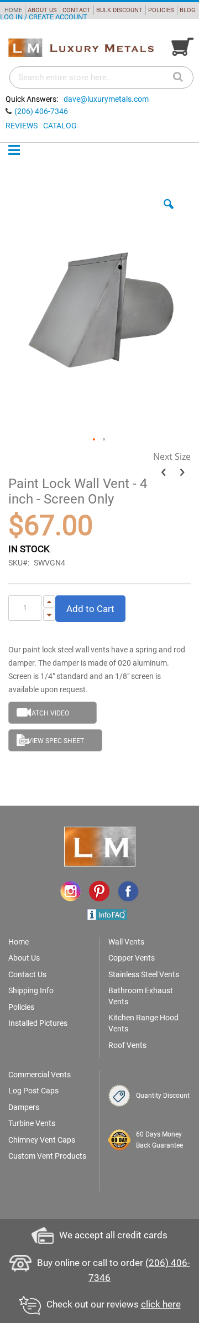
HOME (13, 10)
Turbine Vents (31, 1123)
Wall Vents (126, 941)
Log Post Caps (33, 1090)
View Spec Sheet (56, 741)
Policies (21, 1007)
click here (161, 1304)
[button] (168, 212)
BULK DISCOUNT (119, 10)
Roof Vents (127, 1045)
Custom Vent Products (47, 1155)
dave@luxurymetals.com (106, 99)
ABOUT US (42, 10)
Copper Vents (131, 957)
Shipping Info (31, 990)
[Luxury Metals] (81, 48)
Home (18, 941)
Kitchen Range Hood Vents (143, 1023)
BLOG (188, 10)
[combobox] (101, 77)
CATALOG (60, 125)
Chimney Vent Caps (41, 1139)
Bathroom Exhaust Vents (140, 996)
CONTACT (76, 10)
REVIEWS (22, 125)
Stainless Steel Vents (143, 974)
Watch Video (47, 713)
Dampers (23, 1107)
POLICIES (161, 10)
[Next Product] (182, 472)
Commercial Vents (39, 1074)
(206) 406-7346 (41, 111)
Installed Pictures (37, 1023)
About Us (24, 957)
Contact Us (27, 974)
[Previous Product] (163, 472)
